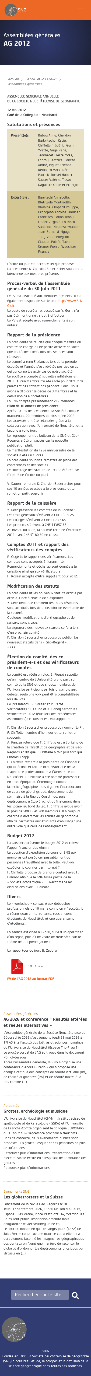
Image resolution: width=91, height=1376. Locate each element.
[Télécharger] (17, 966)
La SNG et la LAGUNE (41, 79)
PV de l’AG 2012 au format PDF (30, 979)
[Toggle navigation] (80, 10)
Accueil (13, 79)
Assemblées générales (32, 35)
